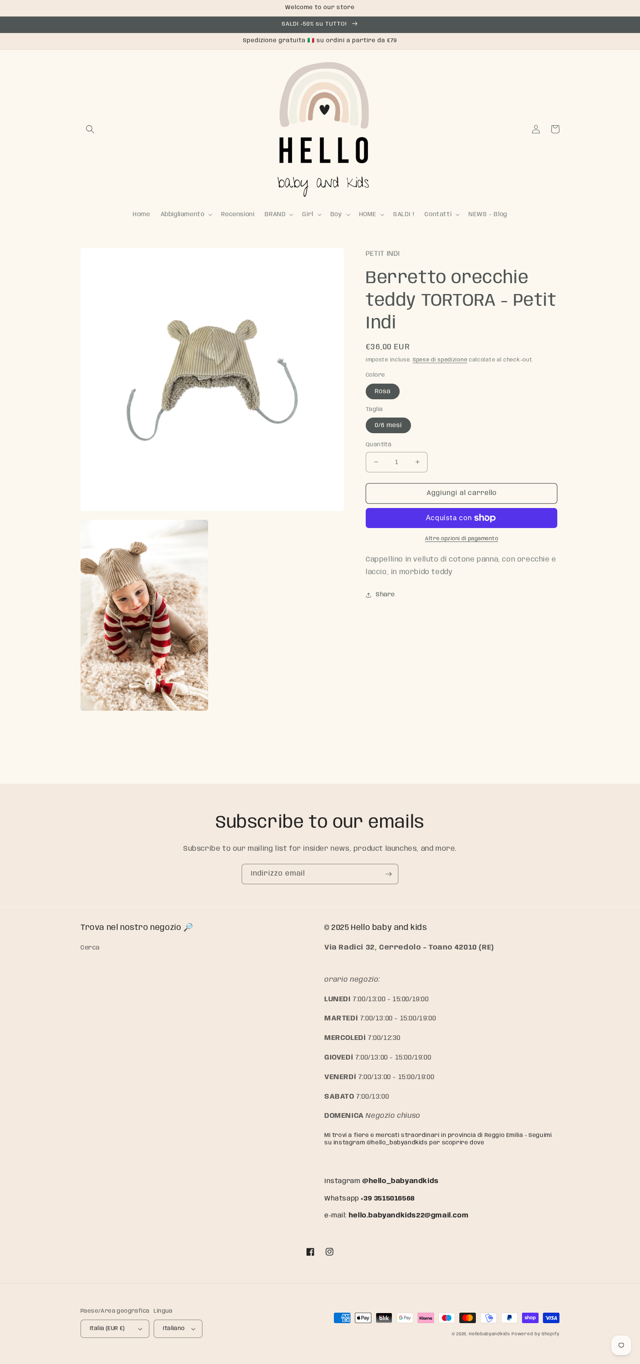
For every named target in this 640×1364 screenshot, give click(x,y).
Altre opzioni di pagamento (461, 539)
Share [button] (385, 595)
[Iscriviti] (388, 874)
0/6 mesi (388, 425)
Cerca (90, 948)
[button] (90, 129)
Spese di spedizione (440, 360)
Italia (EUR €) (107, 1328)
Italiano (174, 1328)
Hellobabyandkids (489, 1334)
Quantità (378, 445)
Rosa (383, 391)
